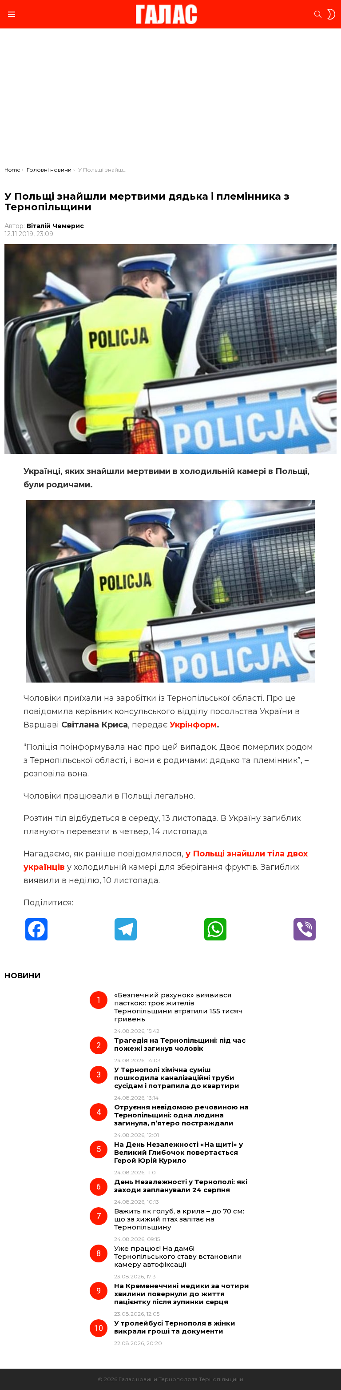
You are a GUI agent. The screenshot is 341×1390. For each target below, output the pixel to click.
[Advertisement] (170, 99)
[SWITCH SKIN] (331, 14)
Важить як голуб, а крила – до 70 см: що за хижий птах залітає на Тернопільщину (179, 1219)
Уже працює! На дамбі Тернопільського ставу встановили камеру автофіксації (178, 1256)
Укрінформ (193, 725)
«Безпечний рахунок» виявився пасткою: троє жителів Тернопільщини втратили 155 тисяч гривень (178, 1007)
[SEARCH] (317, 14)
